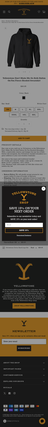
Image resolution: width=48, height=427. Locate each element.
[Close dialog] (43, 188)
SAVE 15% (24, 230)
